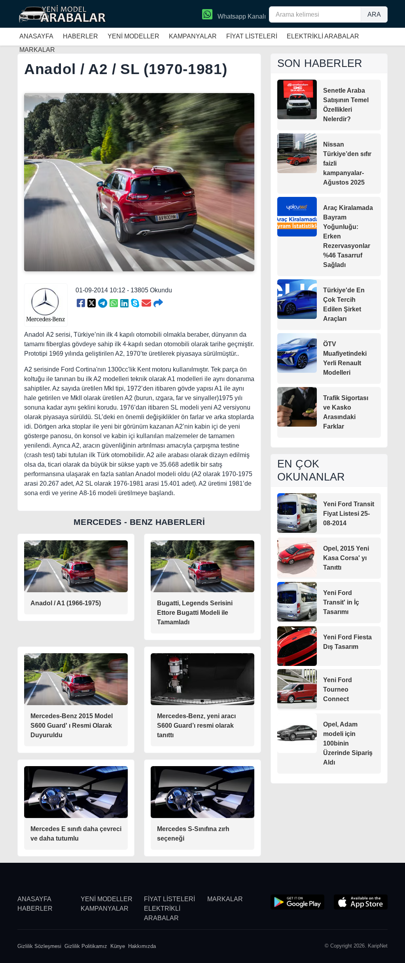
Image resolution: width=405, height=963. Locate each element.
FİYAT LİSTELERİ (251, 36)
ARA (374, 14)
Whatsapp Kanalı (241, 16)
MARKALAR (225, 899)
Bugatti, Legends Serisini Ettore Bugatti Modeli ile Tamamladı (195, 612)
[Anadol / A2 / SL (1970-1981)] (81, 303)
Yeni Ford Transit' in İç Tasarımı (341, 602)
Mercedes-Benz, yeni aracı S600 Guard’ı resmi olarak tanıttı (196, 725)
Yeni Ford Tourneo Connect (337, 689)
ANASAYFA (36, 36)
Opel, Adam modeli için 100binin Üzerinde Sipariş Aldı (348, 743)
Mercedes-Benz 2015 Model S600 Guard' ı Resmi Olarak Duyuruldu (71, 725)
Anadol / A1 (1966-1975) (65, 603)
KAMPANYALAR (193, 36)
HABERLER (80, 36)
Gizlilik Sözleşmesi (39, 946)
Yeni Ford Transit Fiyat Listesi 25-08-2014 (348, 513)
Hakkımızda (142, 946)
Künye (117, 946)
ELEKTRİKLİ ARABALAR (323, 36)
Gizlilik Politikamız (85, 946)
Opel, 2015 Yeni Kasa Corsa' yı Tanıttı (346, 558)
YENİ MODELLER (133, 36)
